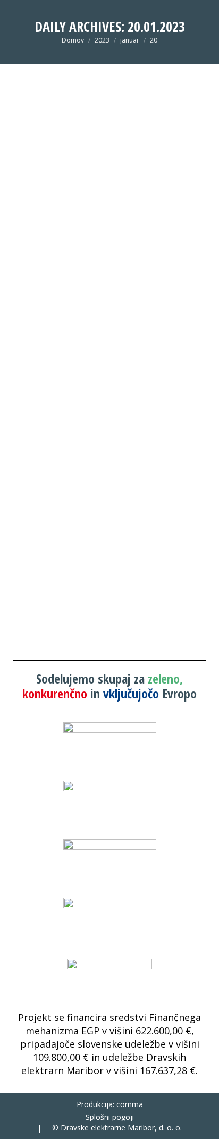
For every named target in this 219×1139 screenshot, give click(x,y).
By (76, 460)
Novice (36, 460)
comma (129, 1104)
